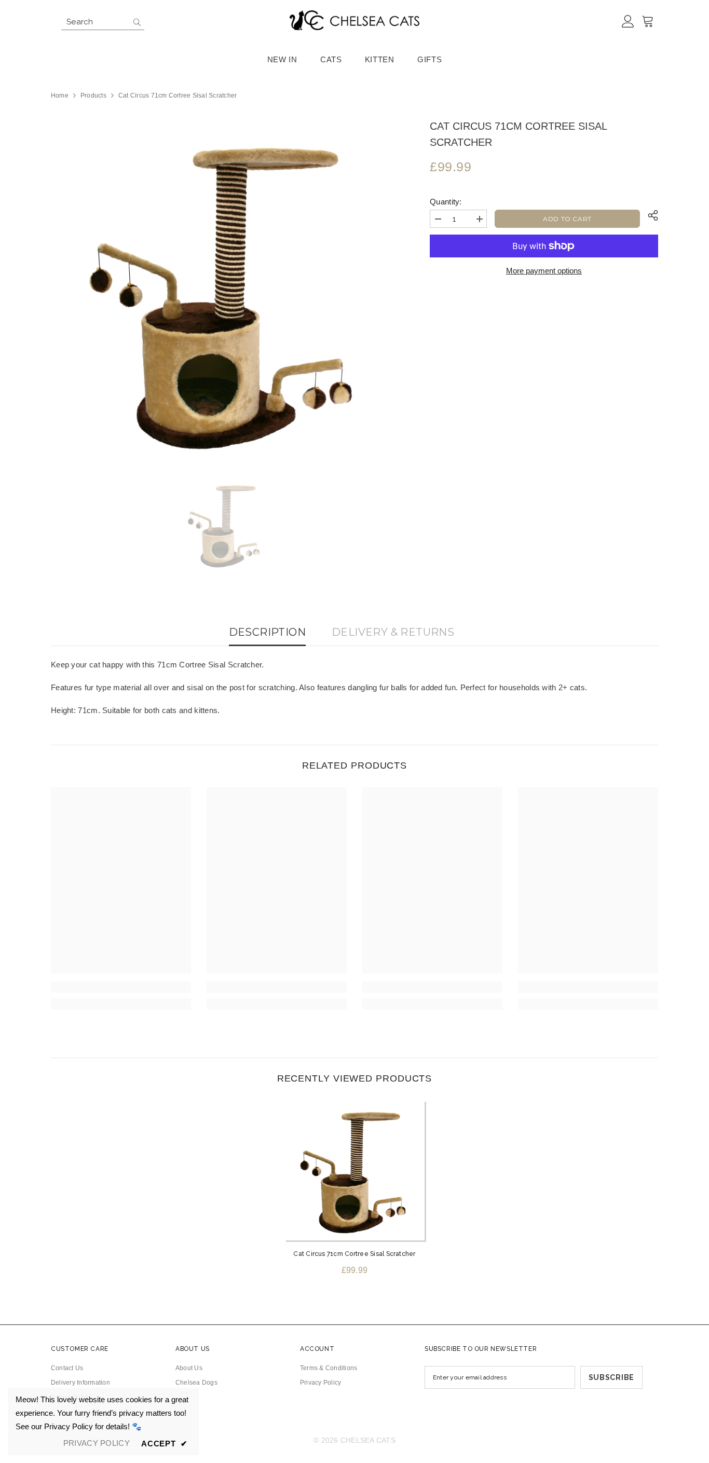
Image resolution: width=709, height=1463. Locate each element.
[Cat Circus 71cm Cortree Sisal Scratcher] (354, 1170)
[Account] (628, 22)
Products (93, 95)
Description (267, 632)
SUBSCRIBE (611, 1377)
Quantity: (446, 201)
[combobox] (94, 22)
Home (60, 95)
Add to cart (567, 219)
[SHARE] (649, 215)
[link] (121, 987)
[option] (225, 292)
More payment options (544, 270)
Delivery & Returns (393, 632)
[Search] (102, 22)
